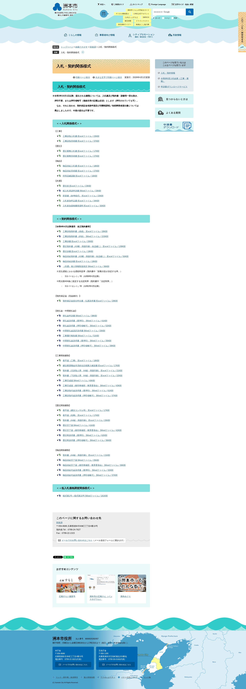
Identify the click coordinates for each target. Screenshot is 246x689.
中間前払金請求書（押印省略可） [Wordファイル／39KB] (89, 346)
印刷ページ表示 (83, 77)
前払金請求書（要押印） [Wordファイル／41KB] (85, 321)
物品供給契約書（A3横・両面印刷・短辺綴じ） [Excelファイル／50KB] (95, 256)
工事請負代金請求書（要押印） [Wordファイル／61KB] (88, 390)
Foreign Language (158, 4)
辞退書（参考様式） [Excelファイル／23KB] (83, 196)
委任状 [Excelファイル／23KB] (77, 186)
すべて (157, 18)
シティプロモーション (144, 35)
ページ (167, 18)
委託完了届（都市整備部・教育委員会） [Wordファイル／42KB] (92, 430)
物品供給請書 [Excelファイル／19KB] (80, 261)
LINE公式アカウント (141, 14)
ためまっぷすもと (131, 17)
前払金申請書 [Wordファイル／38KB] (80, 316)
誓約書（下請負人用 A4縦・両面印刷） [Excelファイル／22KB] (92, 375)
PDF (175, 18)
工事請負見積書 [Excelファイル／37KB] (81, 141)
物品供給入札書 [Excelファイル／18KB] (81, 166)
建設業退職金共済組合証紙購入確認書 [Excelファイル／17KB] (91, 365)
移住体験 (128, 21)
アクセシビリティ (108, 677)
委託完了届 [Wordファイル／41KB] (79, 425)
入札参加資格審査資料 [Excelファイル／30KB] (84, 206)
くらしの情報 (74, 35)
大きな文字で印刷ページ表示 (108, 77)
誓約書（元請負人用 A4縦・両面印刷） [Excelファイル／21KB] (92, 370)
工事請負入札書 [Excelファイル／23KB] (81, 136)
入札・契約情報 (168, 73)
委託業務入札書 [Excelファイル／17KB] (81, 151)
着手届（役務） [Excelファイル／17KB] (81, 415)
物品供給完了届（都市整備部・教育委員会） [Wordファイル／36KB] (94, 465)
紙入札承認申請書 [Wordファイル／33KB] (82, 191)
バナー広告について (129, 677)
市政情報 (177, 35)
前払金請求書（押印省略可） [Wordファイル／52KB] (87, 326)
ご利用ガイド (119, 4)
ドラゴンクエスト (142, 21)
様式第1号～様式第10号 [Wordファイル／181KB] (85, 496)
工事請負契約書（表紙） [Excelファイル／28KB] (85, 231)
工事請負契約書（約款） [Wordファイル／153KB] (85, 236)
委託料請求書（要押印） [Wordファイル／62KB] (85, 435)
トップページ (67, 47)
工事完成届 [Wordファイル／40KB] (79, 380)
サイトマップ (138, 4)
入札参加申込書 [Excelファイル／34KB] (81, 201)
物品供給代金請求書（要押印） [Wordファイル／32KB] (88, 470)
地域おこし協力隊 (142, 24)
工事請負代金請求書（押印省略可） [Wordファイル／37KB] (90, 395)
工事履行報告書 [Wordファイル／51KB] (81, 336)
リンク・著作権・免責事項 (67, 677)
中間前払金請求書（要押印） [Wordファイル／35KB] (87, 341)
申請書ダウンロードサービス (174, 87)
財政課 (93, 47)
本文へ (102, 4)
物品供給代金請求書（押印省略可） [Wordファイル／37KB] (90, 475)
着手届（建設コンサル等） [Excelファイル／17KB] (86, 410)
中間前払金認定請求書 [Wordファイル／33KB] (84, 331)
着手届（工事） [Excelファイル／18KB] (81, 360)
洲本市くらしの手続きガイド (138, 10)
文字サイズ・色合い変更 (184, 4)
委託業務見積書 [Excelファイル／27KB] (81, 156)
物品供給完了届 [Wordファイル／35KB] (81, 460)
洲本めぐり (125, 596)
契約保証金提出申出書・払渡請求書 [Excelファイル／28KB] (90, 301)
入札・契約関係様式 (70, 52)
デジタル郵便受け (122, 14)
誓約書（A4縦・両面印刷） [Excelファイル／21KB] (86, 455)
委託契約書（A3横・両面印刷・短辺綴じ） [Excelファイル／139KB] (94, 246)
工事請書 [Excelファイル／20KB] (78, 241)
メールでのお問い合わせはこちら (77, 540)
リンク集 (147, 677)
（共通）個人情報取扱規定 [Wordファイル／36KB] (86, 266)
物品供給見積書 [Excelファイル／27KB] (81, 171)
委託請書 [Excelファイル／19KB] (78, 251)
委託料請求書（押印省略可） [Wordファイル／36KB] (87, 440)
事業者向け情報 (107, 35)
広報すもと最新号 (67, 596)
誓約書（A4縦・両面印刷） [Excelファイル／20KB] (86, 420)
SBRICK (146, 17)
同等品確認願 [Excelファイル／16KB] (80, 176)
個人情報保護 (89, 677)
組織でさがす (81, 47)
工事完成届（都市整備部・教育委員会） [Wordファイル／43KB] (92, 385)
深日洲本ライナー (124, 24)
